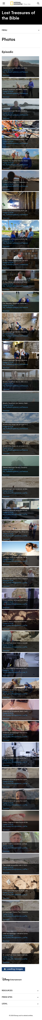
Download (6, 75)
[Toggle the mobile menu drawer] (4, 3)
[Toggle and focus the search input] (38, 3)
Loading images (15, 969)
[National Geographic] (21, 3)
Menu (4, 30)
